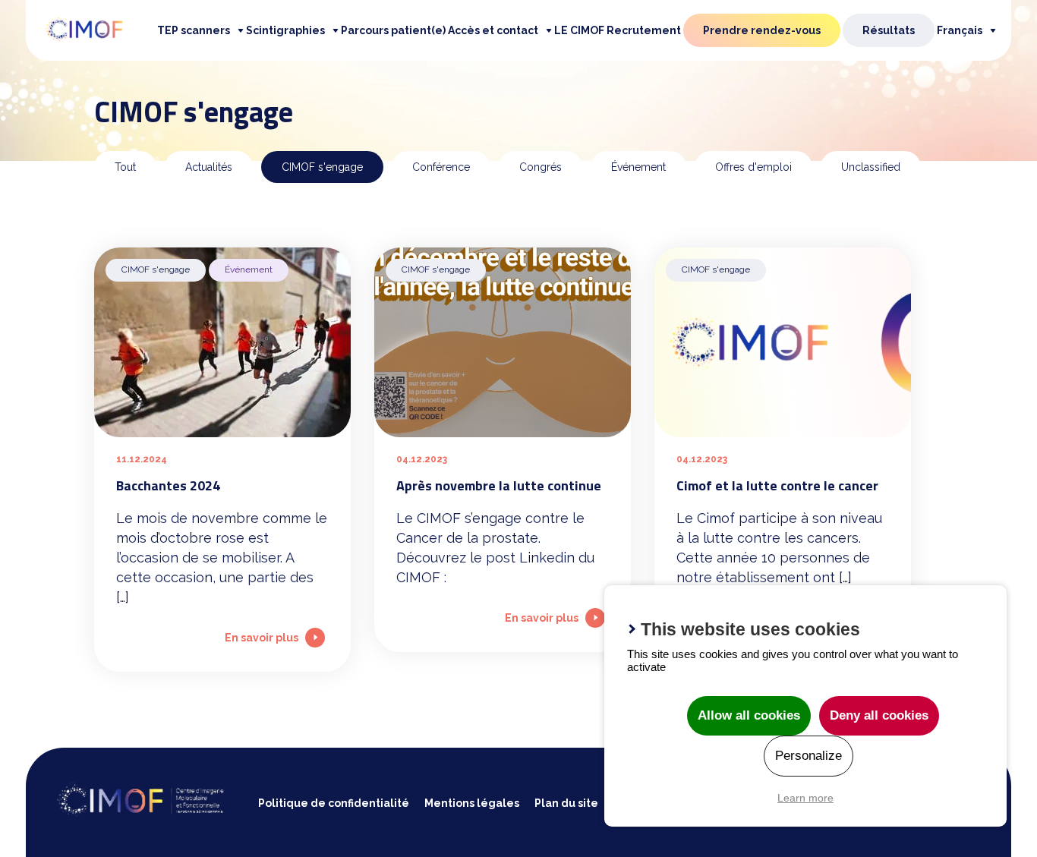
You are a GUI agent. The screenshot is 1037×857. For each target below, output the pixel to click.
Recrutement (644, 30)
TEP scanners (193, 30)
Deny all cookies (879, 715)
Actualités (208, 167)
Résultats (888, 30)
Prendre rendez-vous (762, 30)
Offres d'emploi (753, 167)
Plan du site (566, 803)
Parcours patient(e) (393, 30)
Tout (125, 167)
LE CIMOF (579, 30)
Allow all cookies (749, 715)
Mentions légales (471, 803)
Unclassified (870, 167)
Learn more (805, 798)
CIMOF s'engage (322, 167)
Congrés (540, 167)
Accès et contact (493, 30)
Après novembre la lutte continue (498, 485)
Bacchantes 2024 (168, 485)
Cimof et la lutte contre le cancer (777, 485)
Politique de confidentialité (333, 803)
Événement (638, 167)
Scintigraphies (285, 30)
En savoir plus (261, 638)
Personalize (808, 755)
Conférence (441, 167)
